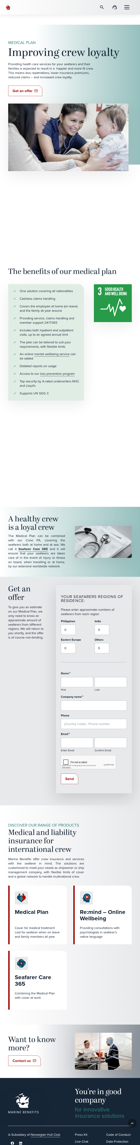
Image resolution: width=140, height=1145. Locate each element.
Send (69, 778)
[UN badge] (113, 303)
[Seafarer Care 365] (37, 980)
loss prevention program (57, 373)
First (63, 690)
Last (97, 690)
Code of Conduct (118, 1134)
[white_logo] (36, 1103)
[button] (127, 7)
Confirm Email (103, 750)
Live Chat (81, 1141)
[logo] (8, 7)
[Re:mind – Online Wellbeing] (102, 915)
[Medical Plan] (37, 915)
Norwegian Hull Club (45, 1134)
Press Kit (81, 1134)
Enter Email (67, 750)
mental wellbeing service (52, 354)
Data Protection (117, 1141)
